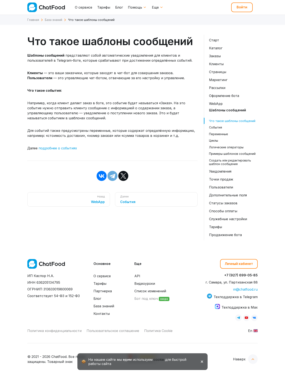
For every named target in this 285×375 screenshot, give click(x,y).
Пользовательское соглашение (113, 331)
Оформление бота (224, 96)
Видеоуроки (144, 283)
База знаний (103, 306)
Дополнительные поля (228, 195)
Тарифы (103, 7)
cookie (159, 359)
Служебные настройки (228, 219)
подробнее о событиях (58, 148)
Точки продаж (221, 179)
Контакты (101, 313)
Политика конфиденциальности (54, 331)
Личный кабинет (239, 264)
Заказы (215, 56)
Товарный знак (60, 362)
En (250, 331)
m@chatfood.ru (245, 289)
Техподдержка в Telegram (236, 297)
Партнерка (102, 291)
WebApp (216, 104)
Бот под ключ (151, 298)
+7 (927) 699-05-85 (241, 275)
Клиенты (216, 64)
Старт (214, 40)
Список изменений (150, 291)
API (137, 276)
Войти (242, 7)
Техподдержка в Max (240, 307)
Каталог (215, 48)
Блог (119, 7)
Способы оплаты (223, 211)
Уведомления (220, 171)
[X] (123, 176)
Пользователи (221, 187)
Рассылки (217, 88)
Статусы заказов (223, 203)
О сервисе (83, 7)
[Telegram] (112, 176)
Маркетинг (218, 80)
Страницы (217, 72)
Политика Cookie (158, 331)
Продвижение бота (225, 235)
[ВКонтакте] (102, 176)
